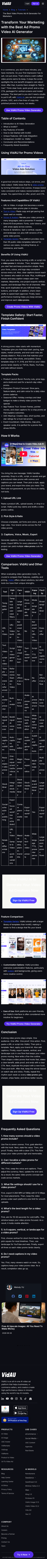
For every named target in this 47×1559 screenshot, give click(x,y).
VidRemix (4, 1454)
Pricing (4, 1538)
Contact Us (5, 1542)
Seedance (29, 1478)
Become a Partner (8, 1534)
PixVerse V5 (29, 1498)
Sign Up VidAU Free (23, 900)
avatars (11, 971)
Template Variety (10, 239)
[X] (21, 1398)
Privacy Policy (6, 1489)
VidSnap (4, 1450)
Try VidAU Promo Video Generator (23, 1024)
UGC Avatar (5, 1442)
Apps (3, 1546)
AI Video (4, 1434)
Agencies (28, 1447)
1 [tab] (18, 1345)
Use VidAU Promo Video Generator (23, 110)
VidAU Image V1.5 (32, 1502)
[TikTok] (25, 1398)
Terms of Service (7, 1493)
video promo (38, 185)
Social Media (30, 1438)
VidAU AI (20, 97)
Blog (13, 10)
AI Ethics (4, 1485)
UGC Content (30, 1443)
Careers (4, 1530)
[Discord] (30, 1398)
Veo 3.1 (28, 1514)
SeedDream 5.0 (31, 1482)
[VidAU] (6, 3)
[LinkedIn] (2, 1398)
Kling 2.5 (28, 1494)
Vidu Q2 (28, 1510)
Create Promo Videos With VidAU (23, 306)
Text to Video (9, 211)
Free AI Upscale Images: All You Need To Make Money (22, 1327)
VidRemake (5, 1446)
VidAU (11, 580)
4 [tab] (25, 1345)
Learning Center (7, 1481)
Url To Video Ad (7, 1461)
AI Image (4, 1438)
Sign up (35, 3)
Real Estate (29, 1450)
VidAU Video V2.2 (32, 1506)
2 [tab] (20, 1345)
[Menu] (43, 3)
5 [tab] (27, 1345)
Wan (27, 1490)
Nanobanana (30, 1474)
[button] (23, 1554)
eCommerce (30, 1434)
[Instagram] (16, 1398)
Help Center (5, 1477)
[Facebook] (11, 1398)
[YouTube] (7, 1398)
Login (27, 3)
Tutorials (22, 10)
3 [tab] (22, 1345)
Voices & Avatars (10, 217)
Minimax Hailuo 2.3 (32, 1486)
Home (5, 10)
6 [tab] (29, 1345)
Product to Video (7, 1457)
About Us (4, 1526)
